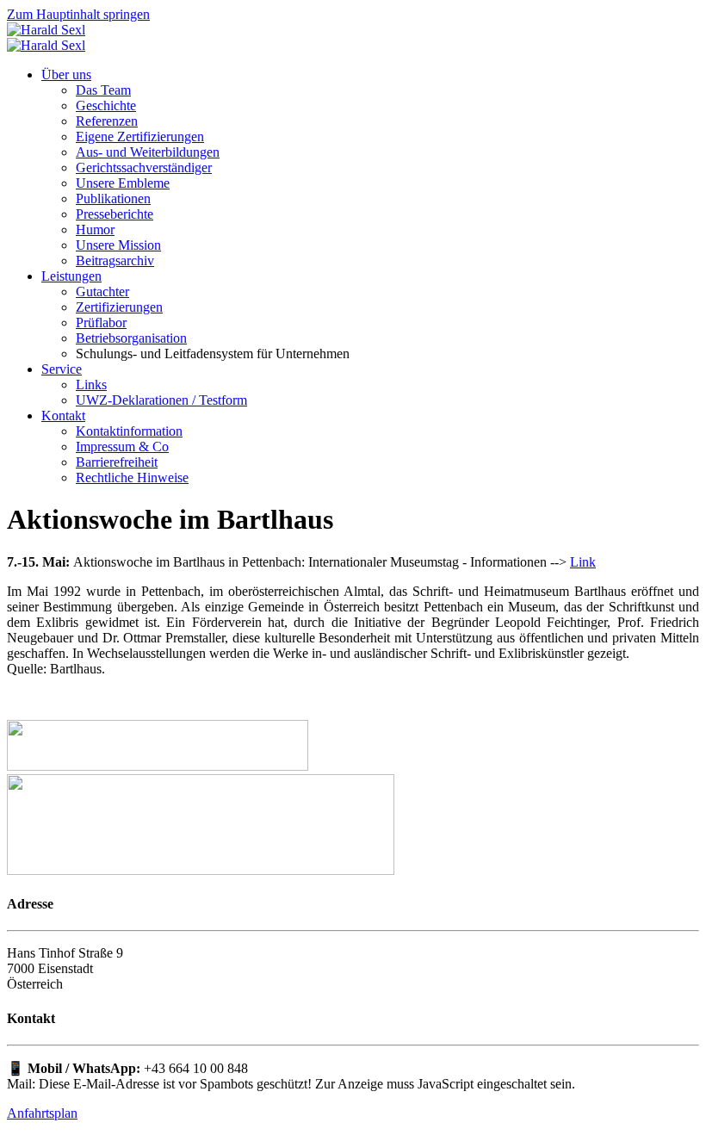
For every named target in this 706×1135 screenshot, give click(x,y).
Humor (95, 229)
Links (91, 384)
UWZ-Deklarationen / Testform (161, 400)
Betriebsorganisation (131, 338)
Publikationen (113, 198)
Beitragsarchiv (115, 260)
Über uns (66, 74)
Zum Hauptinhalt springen (78, 14)
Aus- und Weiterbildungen (148, 152)
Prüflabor (101, 322)
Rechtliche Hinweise (132, 477)
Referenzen (107, 121)
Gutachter (102, 291)
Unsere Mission (118, 245)
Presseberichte (114, 214)
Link (583, 562)
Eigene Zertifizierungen (140, 136)
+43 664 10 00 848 (196, 1068)
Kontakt (63, 415)
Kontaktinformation (129, 431)
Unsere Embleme (123, 183)
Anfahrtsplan (42, 1113)
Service (61, 369)
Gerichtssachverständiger (144, 167)
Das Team (103, 90)
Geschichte (106, 105)
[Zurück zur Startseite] (46, 29)
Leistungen (71, 276)
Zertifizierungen (119, 307)
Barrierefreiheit (117, 462)
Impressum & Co (122, 446)
